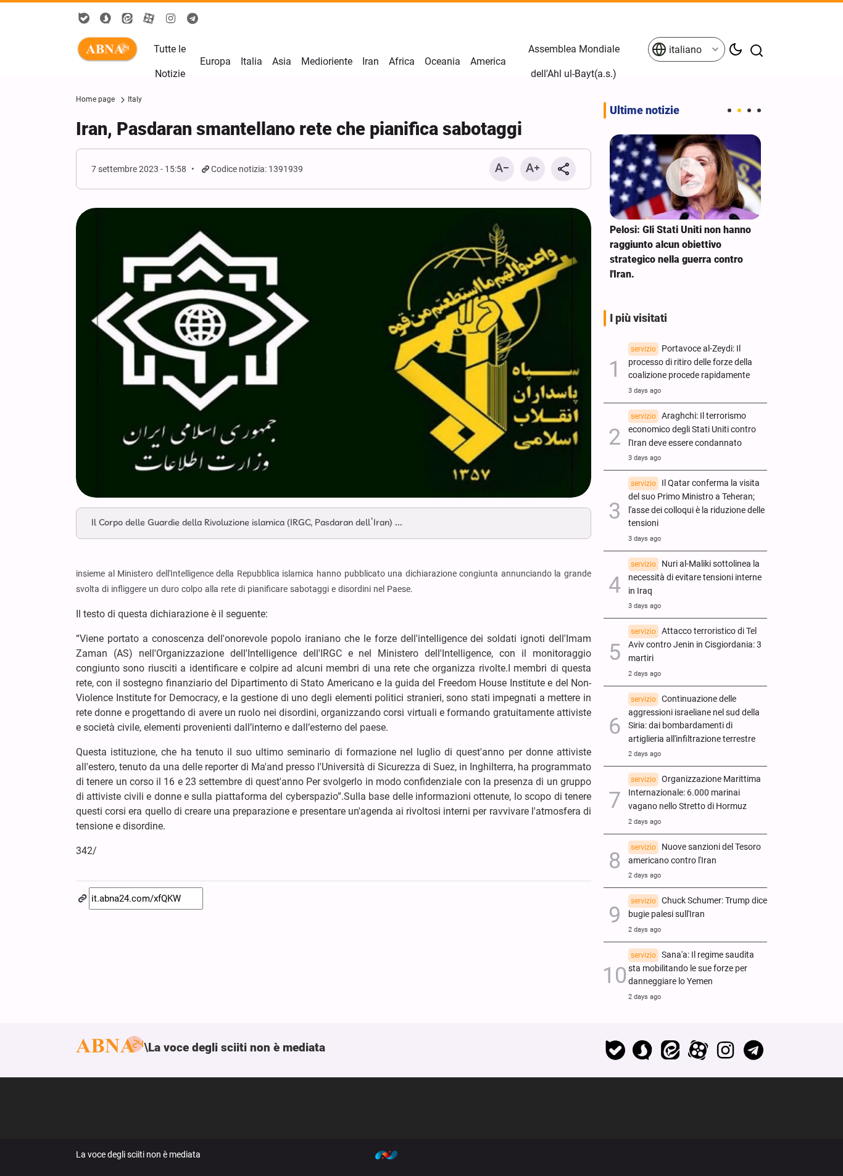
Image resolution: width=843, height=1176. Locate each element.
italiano (684, 50)
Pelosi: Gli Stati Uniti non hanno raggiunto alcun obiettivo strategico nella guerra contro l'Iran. (680, 252)
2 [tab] (739, 110)
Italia (251, 61)
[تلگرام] (753, 1050)
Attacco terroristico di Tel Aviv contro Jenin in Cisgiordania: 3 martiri (695, 645)
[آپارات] (698, 1050)
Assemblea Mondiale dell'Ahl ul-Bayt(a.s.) (574, 61)
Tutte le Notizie (170, 61)
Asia (281, 61)
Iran (370, 61)
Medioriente (326, 61)
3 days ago (644, 391)
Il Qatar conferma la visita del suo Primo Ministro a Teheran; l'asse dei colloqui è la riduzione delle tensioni (696, 503)
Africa (402, 61)
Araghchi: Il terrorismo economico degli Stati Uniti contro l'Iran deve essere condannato (692, 429)
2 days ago (644, 674)
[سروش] (643, 1050)
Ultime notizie (644, 110)
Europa (215, 61)
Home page (95, 99)
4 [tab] (759, 110)
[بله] (615, 1050)
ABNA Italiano (110, 49)
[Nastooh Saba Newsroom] (392, 1154)
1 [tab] (729, 110)
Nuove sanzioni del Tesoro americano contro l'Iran (694, 854)
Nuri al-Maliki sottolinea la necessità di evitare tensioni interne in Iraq (695, 577)
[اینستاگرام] (725, 1050)
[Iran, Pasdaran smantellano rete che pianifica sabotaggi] (333, 353)
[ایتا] (670, 1050)
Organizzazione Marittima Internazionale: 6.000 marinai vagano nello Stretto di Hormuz (694, 793)
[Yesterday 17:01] (685, 177)
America (488, 61)
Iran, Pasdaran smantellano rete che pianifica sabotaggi (299, 128)
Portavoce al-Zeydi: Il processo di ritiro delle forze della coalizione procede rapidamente (690, 362)
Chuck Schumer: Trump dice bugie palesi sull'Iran (697, 907)
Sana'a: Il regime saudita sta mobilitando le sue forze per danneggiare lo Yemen (691, 968)
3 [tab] (749, 110)
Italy (135, 99)
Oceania (442, 61)
